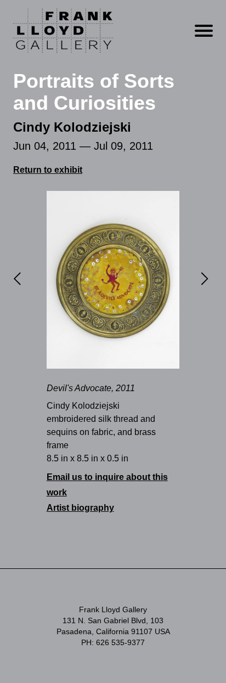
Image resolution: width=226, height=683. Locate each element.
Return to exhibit (47, 169)
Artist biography (80, 507)
